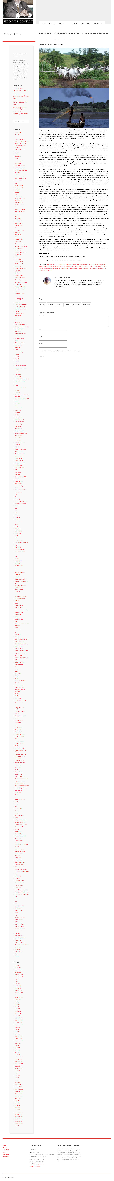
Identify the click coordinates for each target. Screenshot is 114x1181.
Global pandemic (19, 458)
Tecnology (17, 878)
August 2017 (18, 1070)
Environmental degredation (99, 264)
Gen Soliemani (18, 428)
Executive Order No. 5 (20, 388)
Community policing (20, 277)
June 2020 (17, 1004)
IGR (16, 494)
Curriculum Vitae (19, 322)
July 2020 (17, 1002)
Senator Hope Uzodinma (21, 820)
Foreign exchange (19, 421)
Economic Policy (19, 352)
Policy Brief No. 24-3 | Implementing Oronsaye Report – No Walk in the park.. (20, 113)
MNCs (16, 594)
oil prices (17, 671)
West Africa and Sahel (20, 938)
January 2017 (18, 1087)
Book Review (18, 221)
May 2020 (17, 1006)
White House (18, 940)
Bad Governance (19, 205)
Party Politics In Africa (20, 700)
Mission (52, 23)
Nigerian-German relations (21, 657)
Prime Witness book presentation (20, 757)
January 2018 (18, 1059)
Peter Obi (17, 718)
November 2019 (19, 1020)
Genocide (17, 444)
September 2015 (19, 1123)
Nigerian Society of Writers (21, 650)
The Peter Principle (19, 883)
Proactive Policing (19, 760)
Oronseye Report (19, 685)
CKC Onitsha (18, 270)
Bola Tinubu (18, 218)
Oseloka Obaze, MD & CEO (59, 39)
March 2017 (18, 1082)
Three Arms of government (22, 889)
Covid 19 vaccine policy (20, 309)
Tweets (17, 899)
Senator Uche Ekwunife (21, 824)
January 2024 (18, 972)
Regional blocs (18, 774)
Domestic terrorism (77, 264)
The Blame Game (19, 880)
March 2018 (18, 1054)
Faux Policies (18, 403)
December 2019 (19, 1018)
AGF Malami (18, 163)
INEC (16, 496)
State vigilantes (19, 860)
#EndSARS (17, 135)
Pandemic (17, 696)
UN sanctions (18, 908)
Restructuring (18, 790)
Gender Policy (18, 437)
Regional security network (21, 778)
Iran (16, 510)
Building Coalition (19, 230)
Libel (16, 556)
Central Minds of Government (19, 249)
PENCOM (17, 713)
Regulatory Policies (20, 781)
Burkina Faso (18, 234)
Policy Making (45, 270)
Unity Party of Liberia (20, 924)
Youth (16, 954)
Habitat (17, 470)
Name (40, 329)
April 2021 (17, 983)
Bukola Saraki (18, 232)
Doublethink (18, 347)
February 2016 (18, 1112)
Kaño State (18, 528)
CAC (16, 237)
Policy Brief (18, 729)
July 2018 (17, 1045)
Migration (104, 266)
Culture (17, 319)
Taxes (16, 873)
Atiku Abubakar (19, 202)
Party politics (18, 698)
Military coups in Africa (20, 579)
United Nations (18, 919)
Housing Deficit (19, 481)
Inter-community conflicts (85, 266)
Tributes (17, 896)
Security (17, 811)
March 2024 (18, 967)
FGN (16, 405)
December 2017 (19, 1061)
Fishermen (55, 266)
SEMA (16, 817)
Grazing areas (69, 266)
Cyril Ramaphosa (19, 329)
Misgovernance (19, 589)
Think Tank (17, 887)
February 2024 (18, 970)
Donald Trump (18, 345)
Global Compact (19, 451)
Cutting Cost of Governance (22, 326)
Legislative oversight (20, 551)
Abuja (16, 154)
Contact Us (97, 23)
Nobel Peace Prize (19, 662)
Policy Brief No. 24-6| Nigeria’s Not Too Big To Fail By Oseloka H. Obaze (21, 96)
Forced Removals (19, 419)
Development (68, 264)
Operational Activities (20, 680)
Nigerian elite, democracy (21, 644)
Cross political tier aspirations (19, 314)
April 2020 (17, 1009)
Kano (93, 266)
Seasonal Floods (19, 808)
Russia (16, 794)
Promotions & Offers (20, 762)
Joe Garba (17, 517)
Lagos (16, 545)
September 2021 (19, 976)
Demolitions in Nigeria (20, 333)
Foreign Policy (18, 424)
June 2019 (17, 1031)
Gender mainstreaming (21, 433)
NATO (16, 617)
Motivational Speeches (21, 596)
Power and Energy (19, 748)
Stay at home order (20, 862)
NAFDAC (17, 601)
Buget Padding (18, 225)
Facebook (17, 390)
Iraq (16, 512)
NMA (16, 660)
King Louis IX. (18, 535)
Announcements (19, 188)
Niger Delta (85, 268)
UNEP (51, 270)
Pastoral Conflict (102, 268)
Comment (41, 315)
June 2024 (17, 965)
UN (15, 903)
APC (16, 194)
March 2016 (18, 1109)
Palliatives (17, 693)
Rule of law (18, 792)
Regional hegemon (19, 776)
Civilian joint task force (20, 268)
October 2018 (18, 1038)
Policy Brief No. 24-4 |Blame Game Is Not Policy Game (19, 108)
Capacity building (19, 239)
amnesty (42, 304)
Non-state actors (19, 664)
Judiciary (17, 519)
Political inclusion (19, 743)
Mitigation (17, 591)
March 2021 (18, 986)
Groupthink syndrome (20, 467)
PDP (16, 705)
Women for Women (20, 942)
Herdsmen (75, 266)
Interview (17, 506)
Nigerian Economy (19, 641)
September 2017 (19, 1068)
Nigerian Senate (19, 648)
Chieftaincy (18, 254)
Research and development (22, 785)
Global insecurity (19, 456)
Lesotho (17, 554)
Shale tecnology (19, 831)
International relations (20, 503)
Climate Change (19, 275)
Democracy (18, 331)
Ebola (16, 349)
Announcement (19, 185)
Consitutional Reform (20, 286)
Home (44, 23)
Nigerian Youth (18, 655)
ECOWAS (89, 264)
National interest (56, 268)
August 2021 (18, 979)
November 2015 (19, 1119)
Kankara (17, 524)
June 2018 (17, 1048)
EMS (16, 363)
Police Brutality (18, 727)
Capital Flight (18, 241)
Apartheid (17, 192)
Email (40, 336)
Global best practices (20, 449)
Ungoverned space (20, 915)
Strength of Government (21, 869)
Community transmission (21, 282)
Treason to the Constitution (22, 894)
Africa (16, 158)
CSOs (16, 317)
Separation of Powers (20, 827)
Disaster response (19, 338)
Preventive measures (20, 754)
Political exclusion (19, 741)
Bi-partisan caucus (19, 211)
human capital (18, 483)
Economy (84, 264)
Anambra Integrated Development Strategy (20, 177)
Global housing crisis (20, 454)
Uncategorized (18, 910)
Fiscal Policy (18, 410)
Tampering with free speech (22, 871)
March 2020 (18, 1011)
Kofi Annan (18, 538)
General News (18, 440)
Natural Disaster (19, 619)
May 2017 (17, 1077)
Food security (62, 266)
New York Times (19, 630)
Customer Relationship (20, 324)
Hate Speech (18, 472)
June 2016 (17, 1103)
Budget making (18, 223)
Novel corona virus (19, 666)
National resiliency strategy (67, 268)
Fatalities (17, 401)
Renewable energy (20, 783)
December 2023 (19, 974)
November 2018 (19, 1036)
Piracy (40, 270)
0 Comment (72, 39)
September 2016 (19, 1096)
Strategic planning (19, 867)
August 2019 (18, 1027)
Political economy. (19, 738)
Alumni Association (19, 168)
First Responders (19, 408)
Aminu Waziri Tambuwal (21, 170)
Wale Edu (17, 933)
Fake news (17, 392)
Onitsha (17, 676)
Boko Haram (61, 264)
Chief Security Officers (20, 252)
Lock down (17, 563)
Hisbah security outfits (20, 476)
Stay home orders (19, 864)
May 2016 (17, 1105)
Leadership (18, 547)
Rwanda (17, 797)
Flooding (17, 414)
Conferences (18, 284)
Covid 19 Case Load (20, 306)
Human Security (19, 492)
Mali (16, 568)
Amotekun (17, 172)
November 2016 (19, 1091)
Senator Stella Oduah (20, 822)
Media (16, 570)
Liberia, (17, 558)
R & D (16, 769)
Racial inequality (19, 772)
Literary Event (18, 561)
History (17, 479)
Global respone (19, 460)
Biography (17, 214)
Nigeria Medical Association (22, 639)
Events (74, 23)
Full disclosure (18, 426)
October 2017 (18, 1066)
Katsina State (18, 531)
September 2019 (19, 1025)
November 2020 (19, 993)
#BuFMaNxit (18, 132)
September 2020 (19, 997)
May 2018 (17, 1050)
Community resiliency (20, 280)
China (16, 257)
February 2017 (18, 1084)
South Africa (18, 847)
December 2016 (19, 1089)
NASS (16, 603)
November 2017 (19, 1064)
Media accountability (20, 572)
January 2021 (18, 988)
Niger (16, 632)
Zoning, (17, 956)
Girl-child (17, 447)
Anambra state (18, 181)
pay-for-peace (76, 304)
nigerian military (93, 268)
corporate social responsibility (19, 299)
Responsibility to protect (21, 788)
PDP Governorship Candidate (19, 708)
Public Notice (18, 765)
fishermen (50, 304)
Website (41, 343)
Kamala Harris (18, 522)
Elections (17, 361)
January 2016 (18, 1114)
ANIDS (16, 183)
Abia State (17, 152)
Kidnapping (98, 266)
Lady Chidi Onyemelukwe (21, 542)
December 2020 (19, 990)
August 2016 (18, 1098)
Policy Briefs (63, 23)
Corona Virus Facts (19, 293)
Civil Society (18, 266)
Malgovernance (19, 565)
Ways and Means (19, 935)
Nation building (47, 268)
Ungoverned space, (20, 917)
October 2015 (18, 1121)
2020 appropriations (20, 137)
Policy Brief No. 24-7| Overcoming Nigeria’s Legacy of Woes (20, 90)
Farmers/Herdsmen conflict (45, 266)
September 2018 (19, 1041)
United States (18, 922)
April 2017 (17, 1080)
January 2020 (18, 1015)
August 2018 (18, 1043)
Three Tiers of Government (22, 892)
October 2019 (18, 1022)
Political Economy (19, 736)
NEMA (16, 627)
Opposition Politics (19, 682)
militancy (41, 268)
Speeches (17, 855)
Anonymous (18, 190)
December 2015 (19, 1116)
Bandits (17, 207)
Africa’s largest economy (21, 161)
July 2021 (17, 981)
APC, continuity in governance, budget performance (20, 198)
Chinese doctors (19, 259)
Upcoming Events (19, 926)
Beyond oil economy (52, 264)
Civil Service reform (20, 264)
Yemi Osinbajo (18, 951)
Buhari (16, 228)
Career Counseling (19, 244)
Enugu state (18, 374)
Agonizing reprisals (20, 165)
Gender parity (18, 435)
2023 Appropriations (20, 139)
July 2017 (17, 1073)
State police (18, 857)
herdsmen (59, 304)
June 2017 (17, 1075)
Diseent (17, 340)
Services (17, 829)
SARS (16, 804)
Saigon (16, 801)
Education (17, 359)
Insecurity (17, 499)
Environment (18, 376)
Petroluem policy (19, 720)
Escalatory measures (20, 381)
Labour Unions (18, 540)
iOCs (16, 508)
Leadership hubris (19, 549)
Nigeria (67, 304)
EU (15, 383)
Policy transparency (20, 734)
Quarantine (18, 767)
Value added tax (19, 931)
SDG (16, 806)
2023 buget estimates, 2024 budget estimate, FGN (22, 142)
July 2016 (17, 1100)
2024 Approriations (19, 149)
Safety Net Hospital (20, 799)
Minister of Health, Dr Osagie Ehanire (20, 586)
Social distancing (19, 840)
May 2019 (17, 1034)
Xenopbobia (18, 949)
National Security (78, 268)
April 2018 (17, 1052)
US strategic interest (20, 928)
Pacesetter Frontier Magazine (20, 690)
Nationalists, (18, 614)
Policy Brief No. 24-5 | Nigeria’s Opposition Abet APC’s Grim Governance (20, 102)
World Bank (18, 947)
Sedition (17, 813)
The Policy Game (19, 885)
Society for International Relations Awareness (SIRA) (22, 843)
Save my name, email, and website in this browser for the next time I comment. (60, 351)
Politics (16, 745)
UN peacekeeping (19, 906)
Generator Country (20, 442)
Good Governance (19, 463)
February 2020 (18, 1013)
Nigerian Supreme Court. (21, 653)
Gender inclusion (19, 431)
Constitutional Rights (20, 289)
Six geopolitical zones (20, 836)
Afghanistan (18, 156)
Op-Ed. (16, 678)
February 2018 (18, 1057)
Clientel (17, 273)
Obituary (17, 669)
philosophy (18, 722)
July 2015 (17, 1126)
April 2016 (17, 1107)
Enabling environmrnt (20, 365)
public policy (86, 304)
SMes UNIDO (18, 838)
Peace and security (20, 711)
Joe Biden (17, 515)
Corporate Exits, (19, 296)
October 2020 (18, 995)
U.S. (16, 901)
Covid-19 (17, 311)
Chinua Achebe (19, 261)
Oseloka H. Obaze (19, 687)
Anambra (17, 174)
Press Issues (85, 23)
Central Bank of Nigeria (21, 246)
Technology (18, 876)
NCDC (16, 621)
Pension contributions (20, 716)
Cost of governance (20, 302)
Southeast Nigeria (19, 849)
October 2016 (18, 1093)
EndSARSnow (18, 372)
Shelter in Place (19, 833)
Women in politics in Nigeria (22, 944)
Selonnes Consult (19, 815)
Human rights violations (21, 490)
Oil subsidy (18, 673)
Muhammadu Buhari (20, 598)
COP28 (16, 291)
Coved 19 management (21, 304)
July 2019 (17, 1029)
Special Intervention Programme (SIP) (20, 852)
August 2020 (18, 999)
